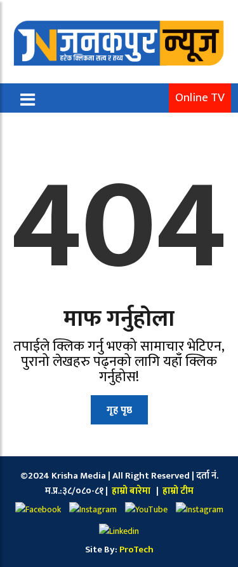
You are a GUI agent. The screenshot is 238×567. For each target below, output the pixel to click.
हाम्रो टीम (177, 491)
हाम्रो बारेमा (132, 491)
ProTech (136, 549)
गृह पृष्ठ (119, 410)
